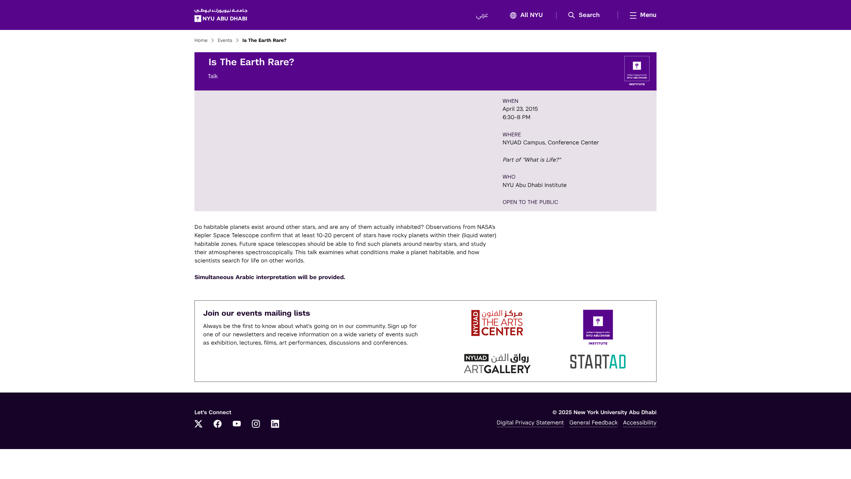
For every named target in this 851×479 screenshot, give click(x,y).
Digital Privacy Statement (530, 422)
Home (201, 41)
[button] (586, 15)
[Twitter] (198, 424)
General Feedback (593, 422)
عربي (482, 15)
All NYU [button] (531, 15)
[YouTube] (236, 424)
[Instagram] (256, 424)
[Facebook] (217, 424)
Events (225, 41)
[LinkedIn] (275, 424)
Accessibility (640, 422)
